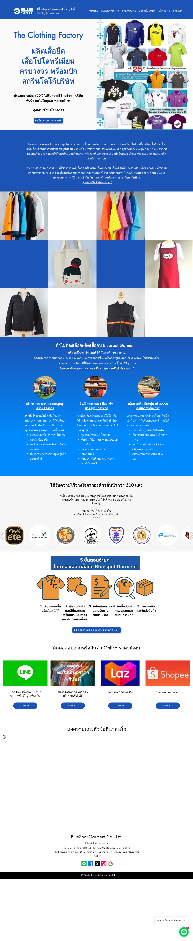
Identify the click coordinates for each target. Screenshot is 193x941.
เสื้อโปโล (72, 206)
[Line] (84, 863)
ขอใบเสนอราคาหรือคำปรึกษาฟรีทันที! (73, 694)
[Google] (110, 863)
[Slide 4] (95, 517)
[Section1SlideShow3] (97, 517)
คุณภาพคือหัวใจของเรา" (97, 182)
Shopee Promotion (168, 692)
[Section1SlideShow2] (99, 517)
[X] (97, 863)
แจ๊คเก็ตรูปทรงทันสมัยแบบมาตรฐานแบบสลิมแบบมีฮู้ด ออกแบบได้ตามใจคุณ (72, 316)
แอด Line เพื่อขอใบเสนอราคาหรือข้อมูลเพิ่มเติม (25, 694)
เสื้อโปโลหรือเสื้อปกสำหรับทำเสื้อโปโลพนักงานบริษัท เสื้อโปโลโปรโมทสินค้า (72, 220)
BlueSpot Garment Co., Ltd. (56, 9)
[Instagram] (103, 863)
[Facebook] (90, 863)
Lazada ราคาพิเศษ (120, 692)
